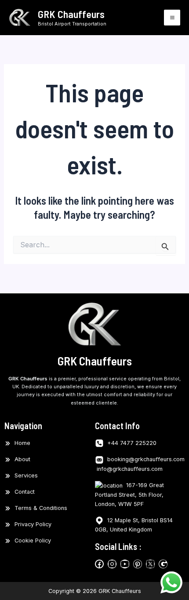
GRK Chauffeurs (71, 13)
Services (24, 475)
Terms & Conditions (39, 508)
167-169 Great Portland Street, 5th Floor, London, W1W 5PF (129, 494)
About (20, 459)
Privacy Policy (31, 524)
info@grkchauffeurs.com (129, 469)
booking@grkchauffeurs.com (145, 459)
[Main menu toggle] (172, 18)
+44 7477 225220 (130, 443)
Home (20, 443)
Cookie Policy (31, 540)
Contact (23, 491)
